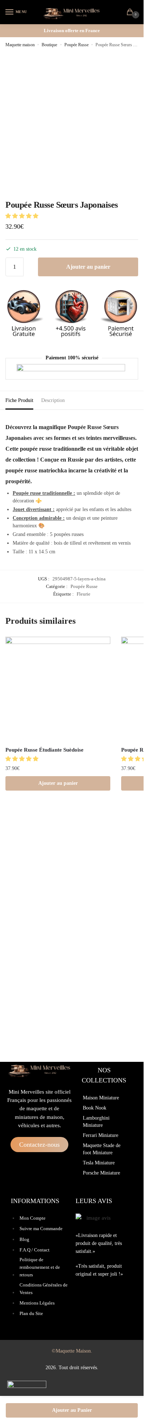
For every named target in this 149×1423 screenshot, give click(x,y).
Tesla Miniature (99, 1162)
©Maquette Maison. (72, 1351)
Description (53, 400)
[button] (22, 216)
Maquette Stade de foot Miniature (101, 1149)
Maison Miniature (101, 1097)
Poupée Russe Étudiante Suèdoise (44, 750)
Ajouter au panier (88, 267)
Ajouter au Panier (72, 1410)
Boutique (49, 44)
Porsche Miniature (101, 1173)
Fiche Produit (19, 400)
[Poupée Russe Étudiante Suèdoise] (57, 689)
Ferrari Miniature (100, 1135)
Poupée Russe (76, 44)
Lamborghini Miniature (96, 1121)
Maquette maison (20, 44)
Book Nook (94, 1108)
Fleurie (83, 594)
